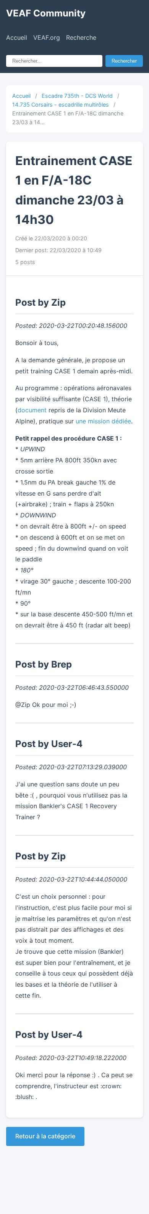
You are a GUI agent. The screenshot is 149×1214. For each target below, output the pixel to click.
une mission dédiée (103, 421)
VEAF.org (46, 37)
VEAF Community (46, 13)
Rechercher (124, 61)
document (32, 410)
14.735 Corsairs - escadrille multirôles (60, 104)
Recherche (81, 37)
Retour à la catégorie (45, 1136)
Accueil (16, 37)
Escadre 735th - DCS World (77, 95)
